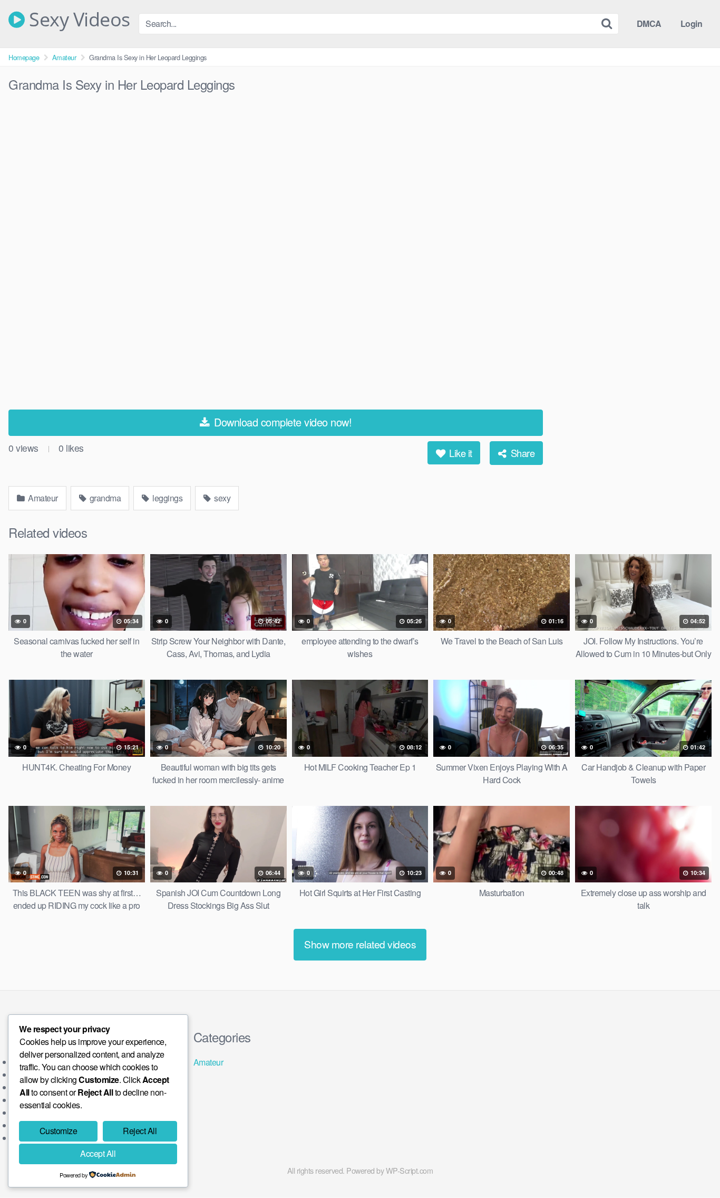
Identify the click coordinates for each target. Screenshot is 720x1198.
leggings (167, 498)
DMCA (649, 23)
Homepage (23, 57)
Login (691, 23)
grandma (104, 498)
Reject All (140, 1131)
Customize (58, 1131)
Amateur (64, 57)
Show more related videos (360, 944)
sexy (221, 498)
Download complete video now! (281, 422)
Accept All (97, 1153)
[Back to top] (691, 1164)
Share (521, 453)
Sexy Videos (77, 19)
